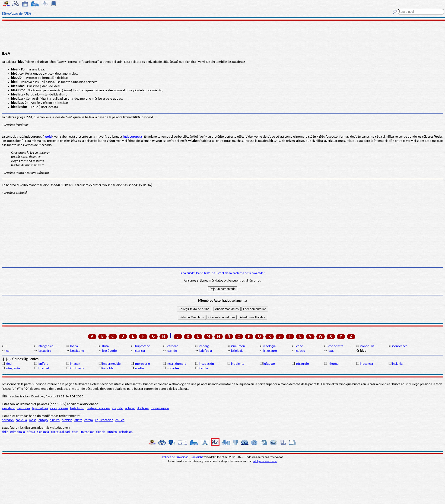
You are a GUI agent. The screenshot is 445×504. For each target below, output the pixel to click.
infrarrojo (302, 364)
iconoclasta (335, 346)
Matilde (67, 420)
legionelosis (40, 408)
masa (32, 420)
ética (75, 432)
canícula (21, 420)
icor (8, 351)
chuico (119, 420)
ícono (299, 346)
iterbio (203, 368)
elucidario (8, 408)
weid (48, 137)
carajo (88, 420)
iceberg (204, 346)
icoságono (77, 351)
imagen (75, 364)
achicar (130, 408)
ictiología (237, 351)
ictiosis (300, 351)
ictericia (139, 351)
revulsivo (23, 408)
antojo (43, 420)
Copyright (197, 457)
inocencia (366, 364)
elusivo (55, 420)
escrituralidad (60, 432)
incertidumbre (176, 364)
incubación (206, 364)
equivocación (104, 420)
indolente (237, 364)
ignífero (43, 364)
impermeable (111, 364)
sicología (43, 432)
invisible (107, 368)
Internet (43, 368)
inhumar (334, 364)
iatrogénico (45, 346)
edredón (8, 420)
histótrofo (77, 408)
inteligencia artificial (265, 461)
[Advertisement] (222, 35)
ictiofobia (205, 351)
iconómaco (399, 346)
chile (5, 432)
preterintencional (98, 408)
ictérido (172, 351)
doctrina (143, 408)
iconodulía (367, 346)
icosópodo (109, 351)
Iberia (74, 346)
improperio (142, 364)
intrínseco (77, 368)
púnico (112, 432)
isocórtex (173, 368)
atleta (78, 420)
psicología (126, 432)
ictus (331, 351)
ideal (9, 364)
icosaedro (44, 351)
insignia (397, 364)
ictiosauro (270, 351)
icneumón (238, 346)
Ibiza (105, 346)
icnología (269, 346)
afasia (31, 432)
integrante (13, 368)
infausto (269, 364)
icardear (172, 346)
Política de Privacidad (175, 457)
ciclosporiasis (59, 408)
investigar (87, 432)
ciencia (100, 432)
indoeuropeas (133, 137)
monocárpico (160, 408)
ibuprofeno (142, 346)
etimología (17, 432)
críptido (117, 408)
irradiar (139, 368)
